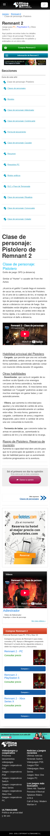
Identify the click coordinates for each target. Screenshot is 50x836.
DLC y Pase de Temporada (18, 186)
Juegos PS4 (32, 765)
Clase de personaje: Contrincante (21, 121)
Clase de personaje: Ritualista (19, 197)
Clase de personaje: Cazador (19, 143)
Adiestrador (11, 610)
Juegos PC (32, 778)
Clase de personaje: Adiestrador (20, 110)
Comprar (24, 669)
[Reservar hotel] (25, 537)
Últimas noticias (34, 755)
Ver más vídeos (37, 621)
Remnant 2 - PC (13, 651)
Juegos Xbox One (35, 775)
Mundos (10, 99)
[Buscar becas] (25, 736)
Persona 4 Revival (35, 791)
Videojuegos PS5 (35, 762)
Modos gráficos (13, 175)
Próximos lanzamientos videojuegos (8, 758)
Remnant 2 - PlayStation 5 (11, 676)
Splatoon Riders (34, 795)
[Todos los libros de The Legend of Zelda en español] (25, 62)
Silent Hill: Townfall (36, 788)
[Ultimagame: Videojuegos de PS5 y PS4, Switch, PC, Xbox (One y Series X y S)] (22, 5)
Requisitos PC (13, 164)
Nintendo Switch (34, 759)
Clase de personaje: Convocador (21, 208)
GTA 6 (30, 798)
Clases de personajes (16, 88)
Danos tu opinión (27, 480)
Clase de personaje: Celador (19, 219)
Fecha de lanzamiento (16, 132)
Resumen (11, 154)
